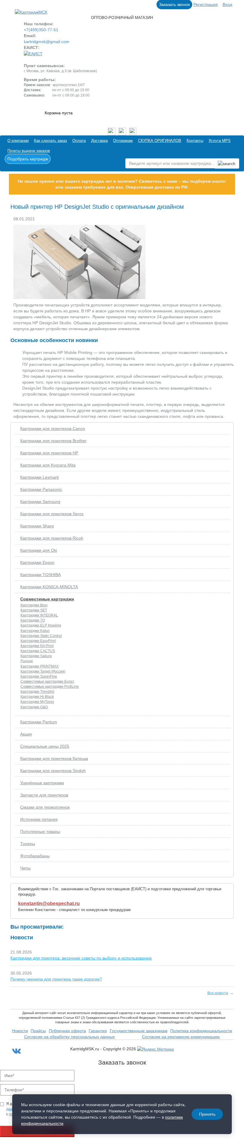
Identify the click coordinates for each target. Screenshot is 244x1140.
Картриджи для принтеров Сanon (52, 428)
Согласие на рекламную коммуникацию (181, 1036)
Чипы (25, 868)
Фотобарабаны (35, 855)
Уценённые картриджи (42, 782)
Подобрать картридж (27, 158)
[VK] (111, 131)
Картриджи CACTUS (38, 651)
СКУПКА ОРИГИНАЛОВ (159, 140)
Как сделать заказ (50, 140)
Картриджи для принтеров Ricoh (51, 538)
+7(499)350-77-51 (41, 29)
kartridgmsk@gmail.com (46, 41)
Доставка (99, 140)
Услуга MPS (220, 140)
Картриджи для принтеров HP (49, 452)
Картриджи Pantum (38, 722)
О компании (18, 140)
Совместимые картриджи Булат (47, 681)
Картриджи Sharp (37, 526)
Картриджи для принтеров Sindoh (53, 770)
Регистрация (205, 4)
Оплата (79, 140)
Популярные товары (40, 831)
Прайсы (38, 1030)
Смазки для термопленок (45, 807)
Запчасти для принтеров (44, 795)
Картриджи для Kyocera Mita (48, 465)
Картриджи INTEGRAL (39, 615)
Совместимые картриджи (47, 599)
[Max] (132, 131)
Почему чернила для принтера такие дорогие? (56, 979)
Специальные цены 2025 (44, 746)
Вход (227, 4)
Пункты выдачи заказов (28, 150)
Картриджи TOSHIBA (40, 574)
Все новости (217, 993)
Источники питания (39, 819)
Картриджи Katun (35, 631)
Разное (27, 661)
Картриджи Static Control (41, 636)
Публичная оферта (67, 1030)
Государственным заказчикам (139, 1030)
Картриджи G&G (34, 707)
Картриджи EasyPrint (38, 641)
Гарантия (98, 1030)
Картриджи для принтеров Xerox (52, 513)
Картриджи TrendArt (37, 692)
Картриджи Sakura (36, 656)
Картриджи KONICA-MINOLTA (49, 586)
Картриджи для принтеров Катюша (54, 758)
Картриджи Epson (37, 562)
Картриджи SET (34, 610)
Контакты (195, 140)
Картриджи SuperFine (39, 676)
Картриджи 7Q (33, 620)
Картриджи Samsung (40, 501)
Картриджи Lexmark (39, 477)
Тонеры (27, 843)
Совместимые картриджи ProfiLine (50, 686)
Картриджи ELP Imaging (41, 625)
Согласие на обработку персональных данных (69, 1036)
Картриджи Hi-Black (37, 697)
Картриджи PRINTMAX (40, 666)
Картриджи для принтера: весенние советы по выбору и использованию (81, 958)
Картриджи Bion (34, 605)
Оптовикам (123, 140)
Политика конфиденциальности (201, 1030)
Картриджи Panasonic (41, 489)
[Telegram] (122, 131)
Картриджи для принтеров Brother (53, 440)
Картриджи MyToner (37, 702)
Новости (20, 1030)
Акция (26, 734)
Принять (207, 1114)
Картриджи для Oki (38, 550)
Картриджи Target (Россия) (43, 671)
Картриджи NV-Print (37, 646)
